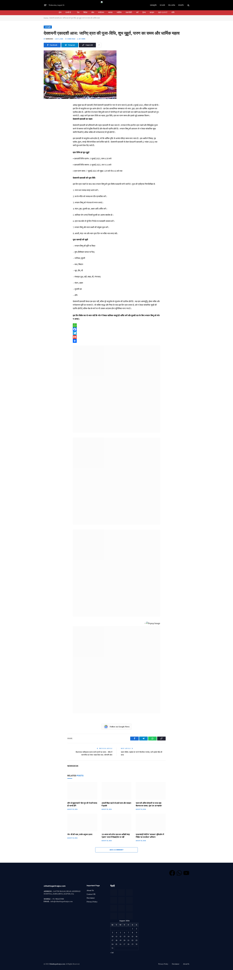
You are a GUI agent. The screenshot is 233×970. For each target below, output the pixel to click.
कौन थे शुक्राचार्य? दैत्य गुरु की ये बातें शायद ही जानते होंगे (82, 804)
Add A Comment (116, 850)
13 (124, 936)
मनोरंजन (101, 13)
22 (132, 940)
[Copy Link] (48, 116)
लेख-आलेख (171, 5)
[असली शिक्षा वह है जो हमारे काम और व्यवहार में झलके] (116, 791)
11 (116, 936)
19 (120, 940)
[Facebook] (48, 111)
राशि (172, 13)
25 (116, 944)
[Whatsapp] (179, 873)
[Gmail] (116, 337)
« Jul (112, 952)
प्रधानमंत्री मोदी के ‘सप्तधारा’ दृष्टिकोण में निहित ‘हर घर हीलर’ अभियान (150, 835)
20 (124, 940)
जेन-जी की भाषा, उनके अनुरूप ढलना (79, 834)
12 (120, 936)
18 (116, 940)
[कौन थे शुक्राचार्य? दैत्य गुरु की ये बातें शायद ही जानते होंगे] (82, 791)
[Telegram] (48, 122)
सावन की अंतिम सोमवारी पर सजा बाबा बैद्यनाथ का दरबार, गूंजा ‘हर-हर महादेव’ (149, 804)
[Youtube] (186, 873)
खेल (92, 13)
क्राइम (152, 13)
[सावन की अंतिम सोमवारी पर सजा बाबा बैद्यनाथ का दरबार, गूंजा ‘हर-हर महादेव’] (151, 791)
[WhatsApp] (48, 127)
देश (78, 13)
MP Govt (162, 13)
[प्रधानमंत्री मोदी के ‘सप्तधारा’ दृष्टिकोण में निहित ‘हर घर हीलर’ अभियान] (151, 822)
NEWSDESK (49, 39)
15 (132, 936)
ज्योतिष (119, 13)
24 (112, 944)
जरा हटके (162, 5)
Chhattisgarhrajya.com (57, 964)
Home (46, 18)
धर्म (137, 13)
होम (60, 13)
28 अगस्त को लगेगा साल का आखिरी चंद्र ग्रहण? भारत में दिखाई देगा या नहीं (116, 835)
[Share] (116, 341)
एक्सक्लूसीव (153, 5)
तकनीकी (129, 13)
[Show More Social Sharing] (98, 45)
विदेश (85, 13)
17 (112, 940)
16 (136, 936)
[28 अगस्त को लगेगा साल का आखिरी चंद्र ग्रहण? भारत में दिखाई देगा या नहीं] (116, 822)
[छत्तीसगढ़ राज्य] (116, 5)
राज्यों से (68, 13)
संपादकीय (181, 5)
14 (128, 936)
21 (128, 940)
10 (112, 936)
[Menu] (45, 5)
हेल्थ (144, 13)
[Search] (188, 5)
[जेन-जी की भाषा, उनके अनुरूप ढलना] (82, 822)
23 (136, 940)
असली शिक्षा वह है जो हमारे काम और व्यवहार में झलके (116, 804)
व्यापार (110, 13)
